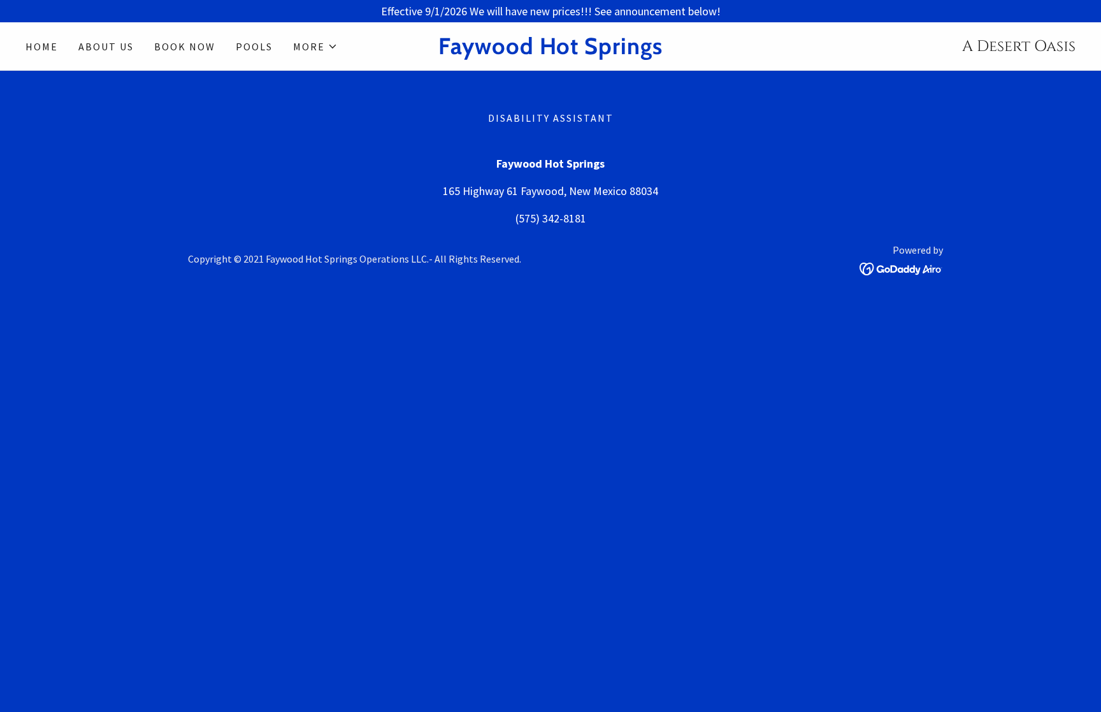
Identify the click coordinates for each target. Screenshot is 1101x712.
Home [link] (41, 46)
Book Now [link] (184, 46)
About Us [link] (106, 46)
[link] (550, 50)
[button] (315, 46)
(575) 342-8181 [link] (550, 218)
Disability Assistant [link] (551, 118)
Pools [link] (254, 46)
